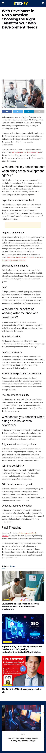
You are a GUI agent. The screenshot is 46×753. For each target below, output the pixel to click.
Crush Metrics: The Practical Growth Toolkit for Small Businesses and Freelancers (20, 607)
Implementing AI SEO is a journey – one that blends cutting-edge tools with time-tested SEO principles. (22, 649)
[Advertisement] (23, 55)
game (23, 734)
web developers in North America (25, 152)
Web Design (7, 599)
